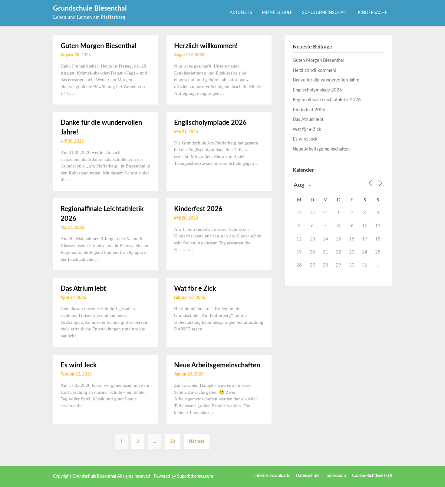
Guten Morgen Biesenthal (98, 46)
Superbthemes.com (195, 476)
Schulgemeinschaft (325, 13)
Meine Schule (277, 13)
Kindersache (372, 13)
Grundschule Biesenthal (90, 8)
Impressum (335, 476)
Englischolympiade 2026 (210, 122)
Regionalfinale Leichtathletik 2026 (327, 100)
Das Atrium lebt (83, 288)
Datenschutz (307, 476)
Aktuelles (241, 13)
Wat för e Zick (195, 288)
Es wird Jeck (79, 365)
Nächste (196, 441)
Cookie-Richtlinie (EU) (372, 476)
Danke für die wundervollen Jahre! (327, 80)
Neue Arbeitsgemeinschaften (217, 365)
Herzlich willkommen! (206, 46)
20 (172, 441)
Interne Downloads (272, 476)
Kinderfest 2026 (198, 209)
